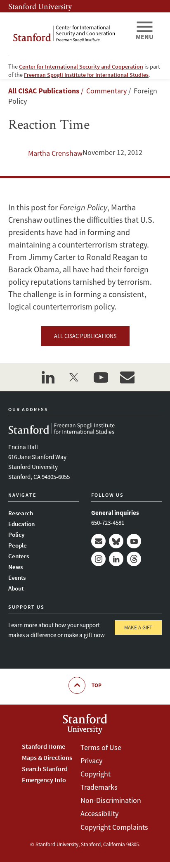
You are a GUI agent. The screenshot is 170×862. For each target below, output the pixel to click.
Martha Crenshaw (55, 153)
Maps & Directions (47, 757)
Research (20, 513)
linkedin (47, 377)
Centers (18, 556)
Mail (98, 541)
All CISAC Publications (43, 90)
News (15, 567)
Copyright (95, 774)
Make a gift (138, 627)
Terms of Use (100, 747)
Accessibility (99, 813)
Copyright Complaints (114, 827)
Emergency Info (44, 780)
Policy (16, 534)
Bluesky (116, 541)
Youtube (134, 541)
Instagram (98, 559)
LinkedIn (116, 559)
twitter (74, 377)
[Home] (68, 34)
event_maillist (127, 377)
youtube (100, 377)
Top (97, 685)
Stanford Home (43, 746)
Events (17, 577)
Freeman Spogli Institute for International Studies (86, 75)
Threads (134, 559)
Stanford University (40, 6)
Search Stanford (45, 768)
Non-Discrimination (110, 800)
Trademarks (99, 787)
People (17, 545)
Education (21, 524)
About (16, 588)
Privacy (91, 760)
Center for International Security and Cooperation (81, 66)
